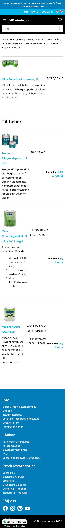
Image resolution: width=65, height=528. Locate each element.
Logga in (47, 11)
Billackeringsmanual (15, 450)
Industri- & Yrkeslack (15, 493)
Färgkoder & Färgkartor (16, 442)
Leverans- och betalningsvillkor (21, 419)
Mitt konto (31, 11)
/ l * (36, 326)
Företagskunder (12, 446)
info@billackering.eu (24, 407)
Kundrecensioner (13, 427)
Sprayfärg (8, 481)
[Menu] (5, 20)
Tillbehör (12, 122)
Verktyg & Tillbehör (14, 489)
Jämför (59, 176)
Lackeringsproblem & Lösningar (22, 458)
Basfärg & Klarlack (13, 477)
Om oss (7, 411)
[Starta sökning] (60, 28)
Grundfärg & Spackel (15, 485)
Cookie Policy (11, 423)
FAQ (5, 454)
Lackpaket (9, 473)
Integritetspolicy (12, 415)
